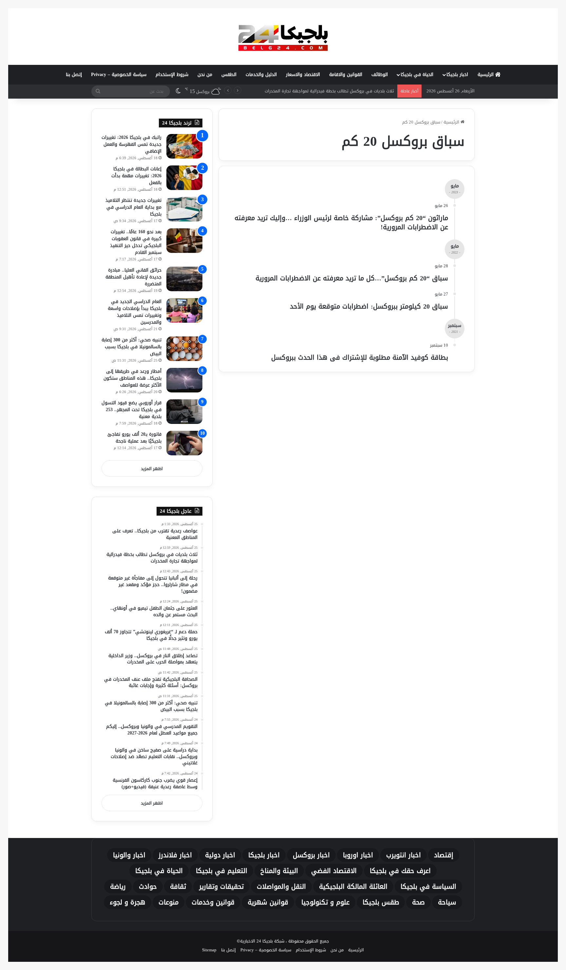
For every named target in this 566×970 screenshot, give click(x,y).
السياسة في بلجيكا (428, 886)
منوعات (169, 902)
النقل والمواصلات (281, 886)
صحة (418, 902)
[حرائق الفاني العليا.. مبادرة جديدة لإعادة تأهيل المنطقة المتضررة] (184, 279)
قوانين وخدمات (213, 902)
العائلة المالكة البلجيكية (353, 886)
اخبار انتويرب (403, 855)
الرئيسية (486, 74)
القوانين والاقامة (345, 74)
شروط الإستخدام (172, 74)
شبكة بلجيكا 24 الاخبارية (262, 941)
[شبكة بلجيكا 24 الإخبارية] (283, 36)
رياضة (118, 886)
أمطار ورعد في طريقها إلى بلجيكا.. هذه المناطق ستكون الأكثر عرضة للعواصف (132, 378)
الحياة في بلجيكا (417, 74)
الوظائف (379, 74)
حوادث (148, 886)
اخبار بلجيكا (457, 74)
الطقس (228, 74)
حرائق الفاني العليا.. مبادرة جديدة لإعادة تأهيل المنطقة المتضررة (133, 277)
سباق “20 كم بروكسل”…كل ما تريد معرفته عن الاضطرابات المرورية (351, 278)
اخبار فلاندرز (175, 855)
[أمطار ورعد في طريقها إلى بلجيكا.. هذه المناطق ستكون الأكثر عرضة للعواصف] (184, 380)
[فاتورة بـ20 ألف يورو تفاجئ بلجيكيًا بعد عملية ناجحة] (184, 443)
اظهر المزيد (152, 469)
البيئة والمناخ (279, 871)
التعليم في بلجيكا (221, 871)
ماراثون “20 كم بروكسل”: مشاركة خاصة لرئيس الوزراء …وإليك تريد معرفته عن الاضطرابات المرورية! (341, 222)
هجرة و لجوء (127, 902)
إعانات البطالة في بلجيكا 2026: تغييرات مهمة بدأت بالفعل (136, 175)
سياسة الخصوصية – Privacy (118, 74)
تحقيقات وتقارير (221, 886)
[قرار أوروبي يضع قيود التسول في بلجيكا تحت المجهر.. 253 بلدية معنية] (184, 411)
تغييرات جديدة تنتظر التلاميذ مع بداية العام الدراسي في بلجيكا (133, 207)
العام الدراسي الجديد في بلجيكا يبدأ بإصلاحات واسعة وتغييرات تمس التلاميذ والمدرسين (134, 312)
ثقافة (178, 886)
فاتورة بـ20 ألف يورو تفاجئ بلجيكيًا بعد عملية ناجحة (134, 438)
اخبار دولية (220, 855)
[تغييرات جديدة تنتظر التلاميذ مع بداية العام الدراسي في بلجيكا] (184, 209)
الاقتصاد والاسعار (303, 74)
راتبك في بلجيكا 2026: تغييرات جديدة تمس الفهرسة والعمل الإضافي (131, 144)
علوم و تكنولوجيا (325, 902)
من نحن (205, 74)
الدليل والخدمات (261, 74)
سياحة (447, 902)
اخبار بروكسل (311, 855)
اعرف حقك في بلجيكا (400, 871)
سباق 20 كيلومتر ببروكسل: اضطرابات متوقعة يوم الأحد (369, 306)
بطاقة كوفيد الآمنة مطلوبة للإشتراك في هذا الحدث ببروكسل (359, 357)
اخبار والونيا (129, 855)
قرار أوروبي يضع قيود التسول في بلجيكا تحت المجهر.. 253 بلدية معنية (131, 409)
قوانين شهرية (268, 902)
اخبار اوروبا (358, 855)
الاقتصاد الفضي (334, 871)
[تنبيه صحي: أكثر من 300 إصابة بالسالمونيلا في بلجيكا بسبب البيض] (184, 348)
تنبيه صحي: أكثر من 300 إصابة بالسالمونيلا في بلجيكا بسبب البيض (131, 346)
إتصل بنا (74, 74)
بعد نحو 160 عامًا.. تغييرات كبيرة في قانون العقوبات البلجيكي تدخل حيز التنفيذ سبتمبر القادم (135, 242)
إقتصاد (443, 855)
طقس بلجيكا (381, 902)
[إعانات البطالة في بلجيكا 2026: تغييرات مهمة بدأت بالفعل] (184, 177)
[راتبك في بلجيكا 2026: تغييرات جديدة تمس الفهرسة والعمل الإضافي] (184, 146)
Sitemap (209, 950)
